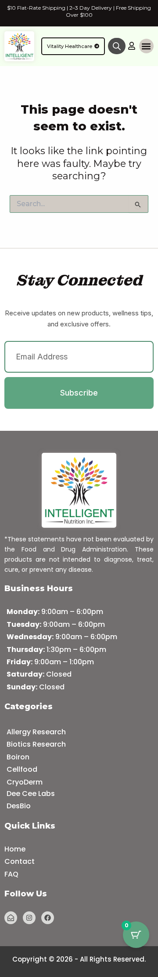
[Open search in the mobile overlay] (116, 46)
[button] (146, 46)
